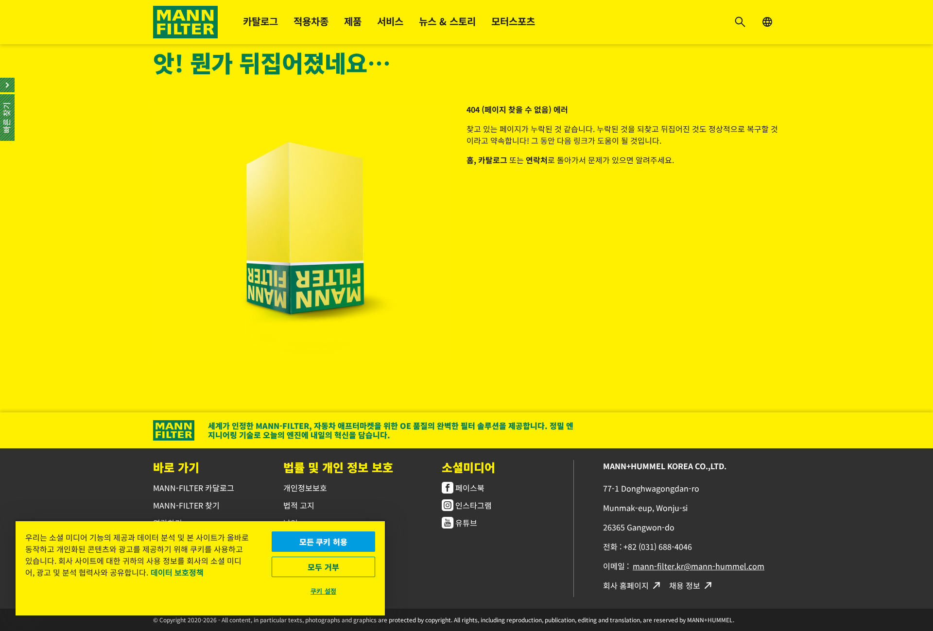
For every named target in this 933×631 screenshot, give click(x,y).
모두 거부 (323, 567)
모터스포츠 (513, 21)
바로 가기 (176, 467)
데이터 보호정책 (177, 572)
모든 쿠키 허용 (323, 541)
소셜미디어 (468, 467)
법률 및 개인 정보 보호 (338, 467)
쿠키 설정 (323, 591)
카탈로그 (260, 21)
